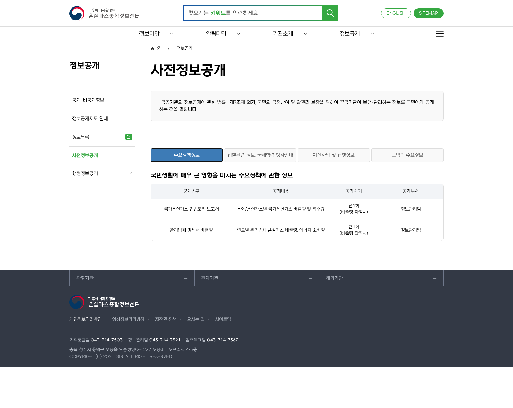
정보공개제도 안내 (90, 118)
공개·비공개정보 (88, 100)
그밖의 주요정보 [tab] (407, 155)
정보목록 (80, 137)
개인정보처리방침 (85, 319)
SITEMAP (428, 13)
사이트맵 (223, 319)
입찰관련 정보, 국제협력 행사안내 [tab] (260, 155)
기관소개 (283, 34)
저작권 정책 (165, 319)
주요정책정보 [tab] (187, 155)
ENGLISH (396, 13)
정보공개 (350, 34)
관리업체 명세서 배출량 (191, 230)
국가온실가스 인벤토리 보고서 (191, 209)
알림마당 (216, 34)
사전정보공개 (85, 155)
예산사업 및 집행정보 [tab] (334, 155)
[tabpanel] (297, 207)
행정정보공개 (85, 173)
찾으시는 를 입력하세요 (223, 13)
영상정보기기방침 (128, 319)
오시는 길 (195, 319)
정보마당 (149, 34)
